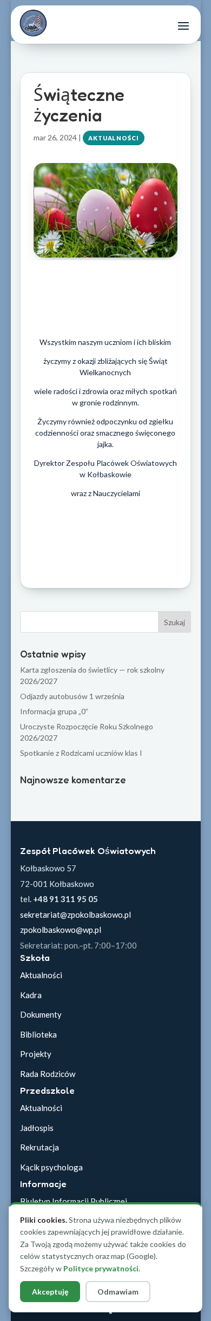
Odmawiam (118, 1291)
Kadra (31, 995)
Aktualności (113, 137)
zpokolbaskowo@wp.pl (60, 929)
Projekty (35, 1054)
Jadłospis (37, 1128)
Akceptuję (50, 1291)
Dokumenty (41, 1014)
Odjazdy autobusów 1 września (72, 696)
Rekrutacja (39, 1147)
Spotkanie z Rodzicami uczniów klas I (81, 752)
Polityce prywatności (101, 1268)
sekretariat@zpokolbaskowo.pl (75, 914)
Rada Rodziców (47, 1074)
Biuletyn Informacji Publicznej (73, 1201)
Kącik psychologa (51, 1167)
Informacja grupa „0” (54, 711)
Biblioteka (38, 1034)
